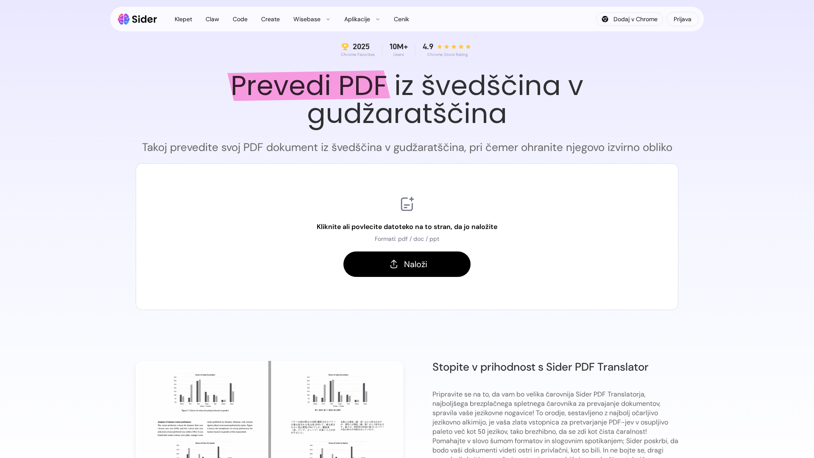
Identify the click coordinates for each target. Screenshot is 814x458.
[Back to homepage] (137, 19)
